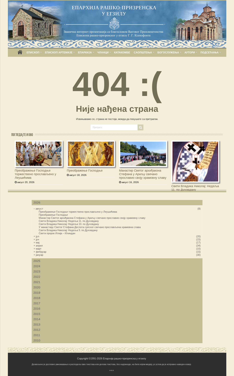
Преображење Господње (85, 170)
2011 (36, 335)
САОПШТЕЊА (143, 52)
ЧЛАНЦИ (103, 52)
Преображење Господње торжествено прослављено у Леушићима (35, 174)
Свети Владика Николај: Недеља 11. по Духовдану (195, 187)
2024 (36, 266)
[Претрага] (140, 127)
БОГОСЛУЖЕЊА (168, 52)
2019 (36, 292)
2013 (36, 324)
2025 (36, 261)
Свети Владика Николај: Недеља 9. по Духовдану (68, 230)
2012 (36, 330)
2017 (36, 303)
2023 (36, 271)
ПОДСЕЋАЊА (209, 52)
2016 (36, 308)
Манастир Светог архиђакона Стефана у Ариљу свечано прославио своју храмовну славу (142, 174)
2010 (36, 340)
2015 (36, 314)
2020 (36, 287)
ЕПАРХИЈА (85, 52)
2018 (36, 298)
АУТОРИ (189, 52)
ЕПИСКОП (33, 52)
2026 (36, 202)
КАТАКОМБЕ (122, 52)
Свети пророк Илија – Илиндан (57, 233)
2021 (36, 282)
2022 (36, 276)
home (20, 53)
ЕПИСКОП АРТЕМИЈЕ (58, 52)
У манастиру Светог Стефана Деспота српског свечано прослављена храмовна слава (90, 227)
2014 (36, 319)
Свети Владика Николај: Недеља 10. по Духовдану (69, 224)
